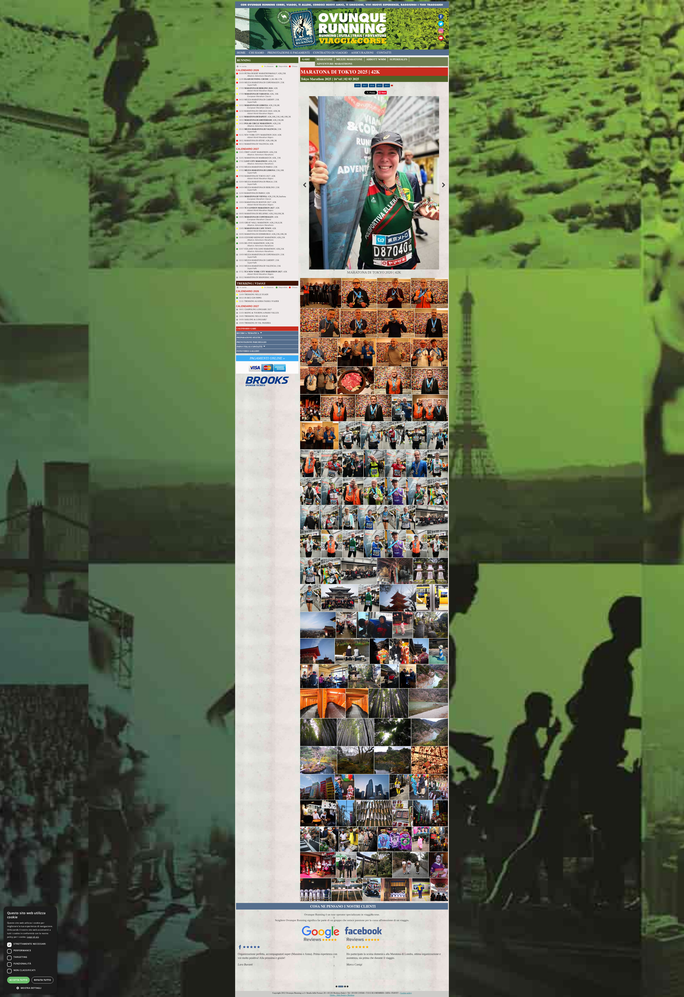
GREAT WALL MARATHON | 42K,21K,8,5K (263, 223)
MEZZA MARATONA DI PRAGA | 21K (260, 182)
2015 (379, 85)
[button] (336, 986)
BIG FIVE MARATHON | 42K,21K (259, 243)
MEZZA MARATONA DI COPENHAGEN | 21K (264, 82)
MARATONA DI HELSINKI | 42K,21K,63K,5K (264, 213)
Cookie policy (406, 993)
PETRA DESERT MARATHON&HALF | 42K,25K (265, 73)
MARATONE (325, 59)
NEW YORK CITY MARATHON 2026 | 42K (262, 135)
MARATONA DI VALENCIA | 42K (258, 144)
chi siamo (256, 52)
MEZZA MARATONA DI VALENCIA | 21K (262, 266)
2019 (357, 85)
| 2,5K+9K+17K (263, 79)
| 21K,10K (264, 170)
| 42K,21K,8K (262, 105)
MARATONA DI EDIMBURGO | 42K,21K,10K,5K (265, 234)
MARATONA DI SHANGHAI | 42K (259, 277)
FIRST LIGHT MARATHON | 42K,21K (260, 152)
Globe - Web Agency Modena (342, 995)
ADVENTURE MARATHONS (334, 63)
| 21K (262, 129)
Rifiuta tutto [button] (42, 980)
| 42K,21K (262, 123)
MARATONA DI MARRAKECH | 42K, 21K (262, 158)
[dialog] (30, 950)
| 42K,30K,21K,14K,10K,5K (267, 117)
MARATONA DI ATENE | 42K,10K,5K (260, 140)
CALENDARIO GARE (246, 329)
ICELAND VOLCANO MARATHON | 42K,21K (264, 249)
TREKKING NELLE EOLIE (256, 316)
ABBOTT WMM (376, 59)
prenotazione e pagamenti (289, 52)
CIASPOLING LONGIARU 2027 (258, 309)
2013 (387, 85)
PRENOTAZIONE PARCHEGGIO (251, 342)
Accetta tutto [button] (18, 980)
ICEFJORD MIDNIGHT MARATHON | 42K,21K (264, 237)
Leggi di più (33, 936)
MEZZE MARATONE (349, 59)
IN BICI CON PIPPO (252, 298)
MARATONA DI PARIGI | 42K (257, 193)
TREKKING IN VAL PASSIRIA (257, 323)
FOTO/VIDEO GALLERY (248, 351)
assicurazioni (362, 52)
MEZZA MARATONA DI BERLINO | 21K (261, 187)
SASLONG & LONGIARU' (255, 319)
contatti (384, 52)
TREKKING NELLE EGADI (256, 294)
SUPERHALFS (398, 59)
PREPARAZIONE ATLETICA (249, 337)
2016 (372, 85)
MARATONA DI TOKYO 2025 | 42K (340, 71)
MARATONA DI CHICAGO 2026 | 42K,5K (262, 111)
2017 (365, 85)
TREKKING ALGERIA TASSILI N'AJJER (261, 301)
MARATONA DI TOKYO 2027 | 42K (259, 176)
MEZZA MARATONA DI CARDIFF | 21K (261, 99)
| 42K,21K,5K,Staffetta (265, 196)
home (241, 52)
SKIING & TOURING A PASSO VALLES (261, 313)
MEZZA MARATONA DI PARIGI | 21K (260, 167)
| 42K (261, 88)
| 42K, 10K (261, 94)
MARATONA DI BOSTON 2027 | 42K (260, 202)
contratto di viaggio (330, 52)
